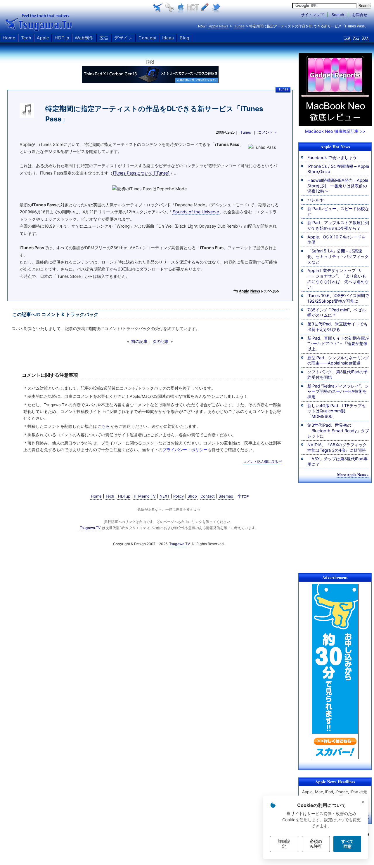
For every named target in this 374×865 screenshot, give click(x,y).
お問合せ (359, 14)
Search (338, 14)
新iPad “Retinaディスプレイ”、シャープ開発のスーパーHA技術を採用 (338, 391)
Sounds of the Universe (196, 211)
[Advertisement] (335, 527)
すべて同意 (347, 844)
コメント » (267, 132)
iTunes (283, 89)
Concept (147, 37)
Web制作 (84, 37)
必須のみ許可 (316, 844)
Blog (184, 37)
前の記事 (139, 341)
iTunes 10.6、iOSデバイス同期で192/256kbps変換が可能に (338, 298)
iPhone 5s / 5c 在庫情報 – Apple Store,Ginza (338, 169)
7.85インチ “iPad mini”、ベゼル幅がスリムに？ (336, 312)
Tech (26, 37)
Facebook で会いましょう (332, 157)
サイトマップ (312, 14)
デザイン (123, 37)
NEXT (164, 496)
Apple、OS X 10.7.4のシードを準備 (336, 239)
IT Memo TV (145, 496)
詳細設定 (284, 844)
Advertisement (335, 577)
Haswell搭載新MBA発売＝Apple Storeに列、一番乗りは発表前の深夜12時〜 (337, 185)
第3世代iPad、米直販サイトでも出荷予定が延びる (337, 326)
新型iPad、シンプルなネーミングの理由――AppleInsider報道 (338, 360)
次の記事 (161, 341)
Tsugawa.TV (39, 22)
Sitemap (226, 496)
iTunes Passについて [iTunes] (141, 172)
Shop (192, 496)
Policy (178, 496)
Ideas (168, 37)
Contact (207, 496)
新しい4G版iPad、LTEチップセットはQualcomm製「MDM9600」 (336, 411)
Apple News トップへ (256, 291)
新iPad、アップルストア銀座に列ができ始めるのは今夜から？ (338, 225)
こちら (104, 426)
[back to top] (243, 497)
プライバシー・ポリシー (184, 449)
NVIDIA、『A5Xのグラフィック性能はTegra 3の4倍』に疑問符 (337, 447)
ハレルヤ (315, 199)
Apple (43, 37)
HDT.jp (62, 37)
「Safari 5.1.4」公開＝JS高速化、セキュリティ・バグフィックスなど (338, 256)
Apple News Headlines (335, 782)
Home (9, 37)
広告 (104, 37)
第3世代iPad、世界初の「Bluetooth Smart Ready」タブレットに (338, 430)
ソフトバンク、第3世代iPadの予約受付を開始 (337, 374)
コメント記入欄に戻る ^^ (262, 462)
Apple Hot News (335, 147)
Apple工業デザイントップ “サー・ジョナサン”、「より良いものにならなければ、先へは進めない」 (338, 278)
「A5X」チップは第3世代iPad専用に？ (337, 461)
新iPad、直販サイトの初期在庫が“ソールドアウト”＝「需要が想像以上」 (338, 343)
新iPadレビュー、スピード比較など (338, 211)
